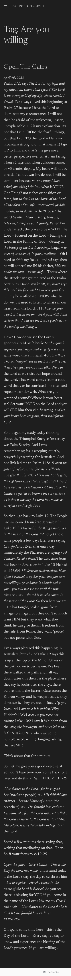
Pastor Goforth (28, 6)
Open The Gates (25, 67)
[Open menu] (6, 6)
